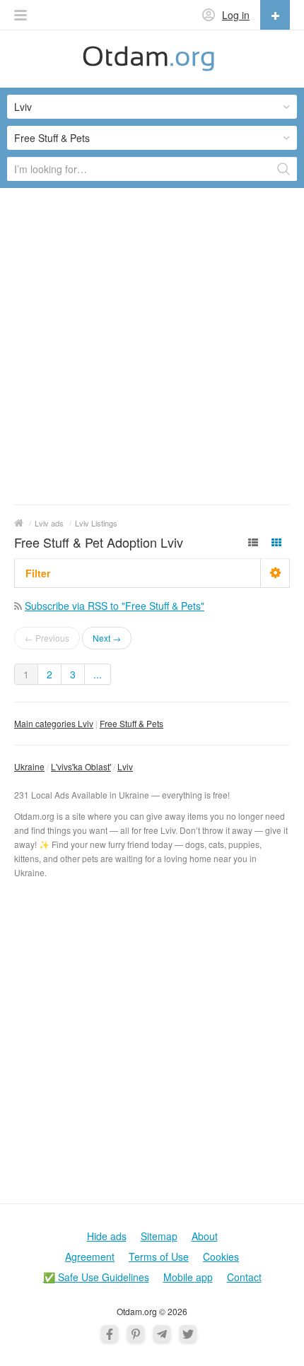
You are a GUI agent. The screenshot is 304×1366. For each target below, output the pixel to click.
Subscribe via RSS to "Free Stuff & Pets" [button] (114, 606)
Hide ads (107, 1236)
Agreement (90, 1256)
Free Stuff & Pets (131, 723)
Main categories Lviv (53, 723)
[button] (20, 15)
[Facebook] (109, 1333)
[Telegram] (161, 1333)
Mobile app (188, 1277)
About (205, 1236)
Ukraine (29, 766)
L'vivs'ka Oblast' (81, 766)
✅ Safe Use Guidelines (96, 1277)
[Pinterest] (135, 1333)
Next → (107, 638)
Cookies (221, 1256)
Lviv (125, 766)
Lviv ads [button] (49, 523)
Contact (244, 1277)
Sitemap (159, 1236)
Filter (37, 573)
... (97, 674)
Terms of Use (159, 1256)
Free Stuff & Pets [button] (52, 138)
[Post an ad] (275, 15)
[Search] (283, 169)
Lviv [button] (23, 107)
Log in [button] (236, 15)
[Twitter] (188, 1333)
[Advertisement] (152, 345)
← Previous (47, 638)
